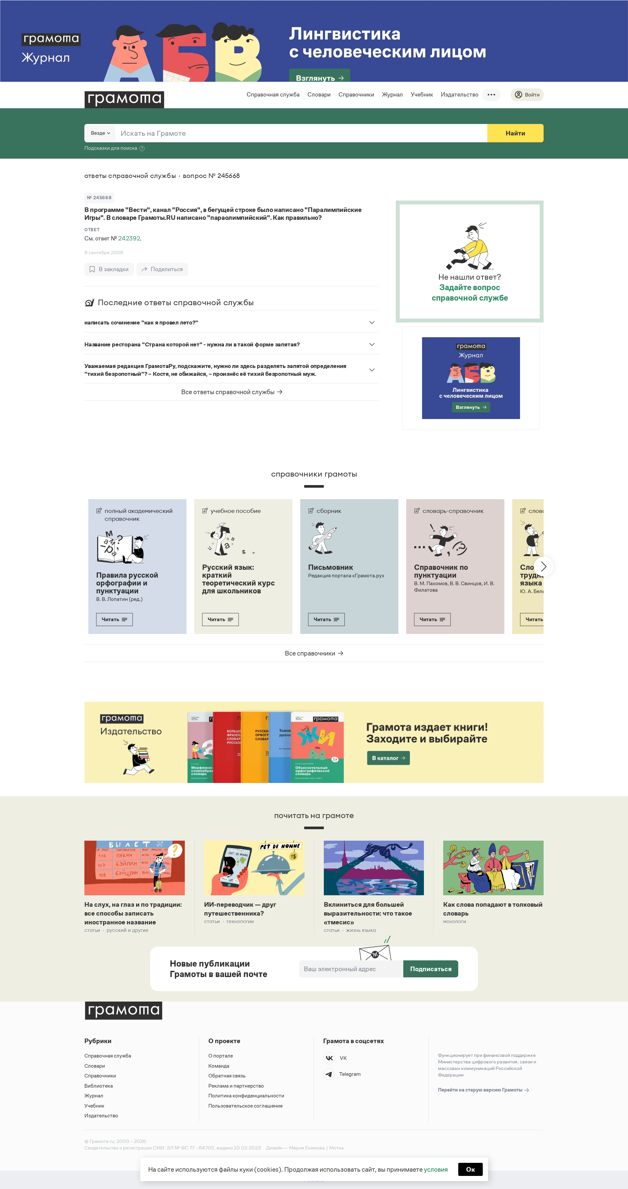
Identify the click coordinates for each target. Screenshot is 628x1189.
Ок (470, 1169)
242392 (129, 238)
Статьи (92, 930)
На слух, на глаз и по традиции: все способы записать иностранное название (133, 913)
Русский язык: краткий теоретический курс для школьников (238, 579)
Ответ (91, 229)
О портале (220, 1055)
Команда (218, 1066)
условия (436, 1169)
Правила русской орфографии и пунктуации (127, 583)
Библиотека (98, 1086)
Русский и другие (127, 930)
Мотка (336, 1147)
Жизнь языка (361, 930)
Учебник (422, 94)
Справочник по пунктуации (441, 571)
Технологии (240, 921)
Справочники (356, 94)
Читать (110, 619)
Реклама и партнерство (236, 1086)
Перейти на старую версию (480, 1090)
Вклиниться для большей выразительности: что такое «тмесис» (368, 913)
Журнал (392, 94)
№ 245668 (99, 197)
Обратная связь (227, 1075)
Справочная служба (273, 94)
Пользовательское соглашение (245, 1106)
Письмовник (330, 567)
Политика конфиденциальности (246, 1095)
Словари (319, 94)
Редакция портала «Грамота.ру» (346, 575)
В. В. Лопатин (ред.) (119, 599)
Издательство (460, 94)
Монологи (454, 921)
